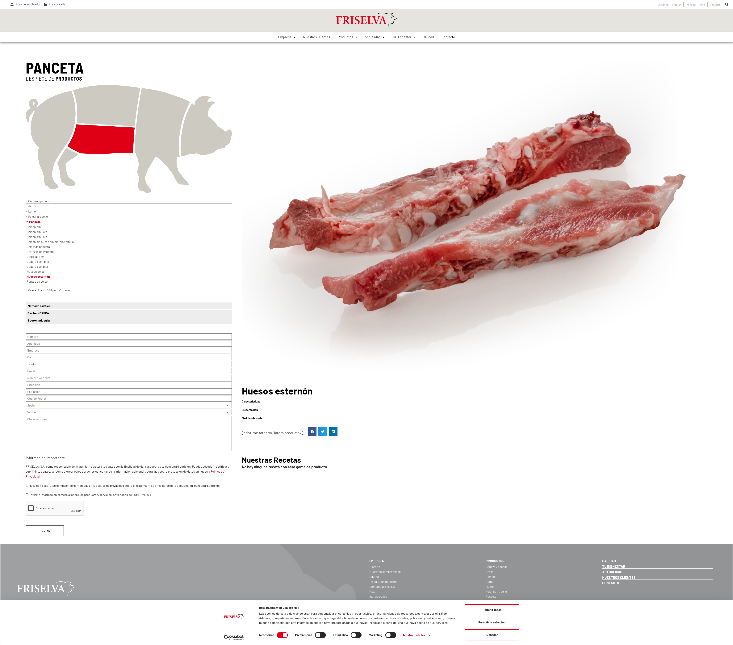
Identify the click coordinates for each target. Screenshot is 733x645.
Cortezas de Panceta (40, 251)
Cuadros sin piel (37, 266)
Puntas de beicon (38, 281)
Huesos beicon (36, 271)
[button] (726, 4)
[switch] (320, 635)
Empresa (284, 37)
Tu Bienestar (401, 37)
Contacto (448, 37)
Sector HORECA (38, 313)
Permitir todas (492, 609)
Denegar (492, 634)
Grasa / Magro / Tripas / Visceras (49, 290)
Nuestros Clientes (316, 37)
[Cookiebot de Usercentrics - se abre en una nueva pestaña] (234, 637)
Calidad (428, 37)
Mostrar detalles (414, 635)
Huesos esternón (38, 276)
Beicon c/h (34, 227)
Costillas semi (36, 256)
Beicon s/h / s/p (37, 236)
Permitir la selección (491, 622)
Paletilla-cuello (38, 216)
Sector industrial (39, 320)
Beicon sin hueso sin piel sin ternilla (50, 241)
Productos (345, 37)
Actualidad (373, 37)
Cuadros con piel (38, 261)
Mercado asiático (39, 306)
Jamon (32, 206)
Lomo (32, 211)
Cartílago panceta (38, 246)
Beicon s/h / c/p (37, 232)
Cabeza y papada (39, 201)
